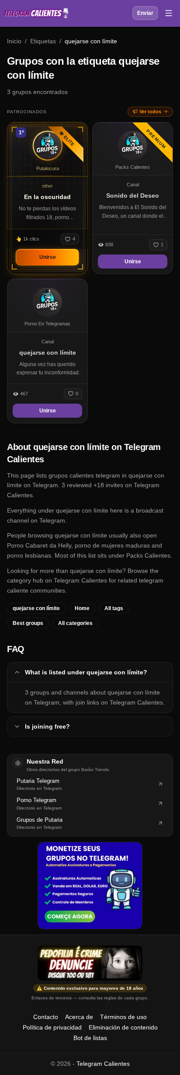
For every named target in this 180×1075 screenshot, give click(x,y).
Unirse (47, 257)
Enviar (145, 13)
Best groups (28, 623)
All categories (75, 623)
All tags (113, 608)
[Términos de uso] (90, 963)
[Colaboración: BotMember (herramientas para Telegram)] (90, 885)
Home (82, 608)
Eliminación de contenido (123, 1027)
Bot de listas (90, 1037)
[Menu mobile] (169, 13)
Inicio (14, 41)
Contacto (45, 1016)
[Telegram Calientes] (36, 13)
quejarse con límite (36, 608)
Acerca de (79, 1016)
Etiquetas (43, 41)
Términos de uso (123, 1016)
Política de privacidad (52, 1027)
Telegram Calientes (103, 1063)
